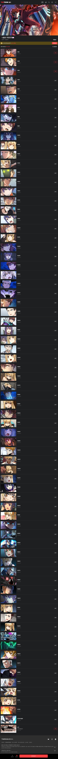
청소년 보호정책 (14, 742)
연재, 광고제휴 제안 (21, 742)
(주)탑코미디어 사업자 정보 (5, 750)
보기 (55, 80)
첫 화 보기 (33, 756)
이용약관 (2, 742)
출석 (42, 2)
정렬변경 (55, 46)
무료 (55, 52)
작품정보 (54, 39)
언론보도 (30, 742)
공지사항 (26, 742)
